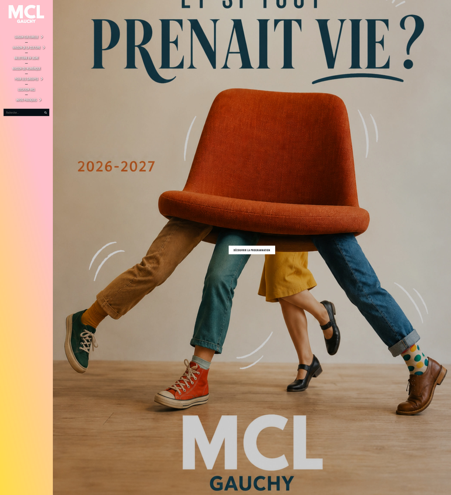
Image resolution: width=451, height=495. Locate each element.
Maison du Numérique (26, 68)
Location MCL (26, 89)
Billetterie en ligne (26, 57)
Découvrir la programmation (252, 250)
